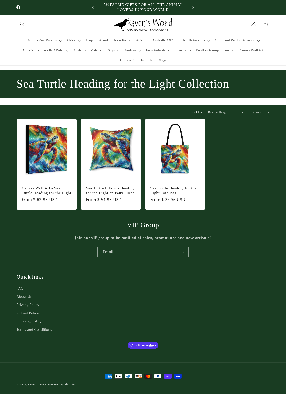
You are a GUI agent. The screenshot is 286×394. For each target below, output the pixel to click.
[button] (22, 24)
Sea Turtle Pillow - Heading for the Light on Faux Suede (110, 190)
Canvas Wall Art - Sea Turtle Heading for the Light (46, 190)
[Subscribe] (182, 252)
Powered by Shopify (61, 384)
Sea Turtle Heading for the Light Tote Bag (173, 190)
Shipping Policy (29, 321)
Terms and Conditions (34, 330)
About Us (24, 297)
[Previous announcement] (93, 7)
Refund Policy (28, 313)
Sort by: (197, 112)
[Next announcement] (193, 7)
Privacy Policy (28, 305)
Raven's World (37, 384)
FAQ (20, 289)
